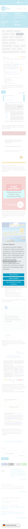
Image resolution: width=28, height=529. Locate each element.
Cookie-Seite (12, 263)
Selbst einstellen (14, 278)
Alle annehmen (13, 275)
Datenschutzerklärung (9, 261)
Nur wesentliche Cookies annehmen (13, 283)
